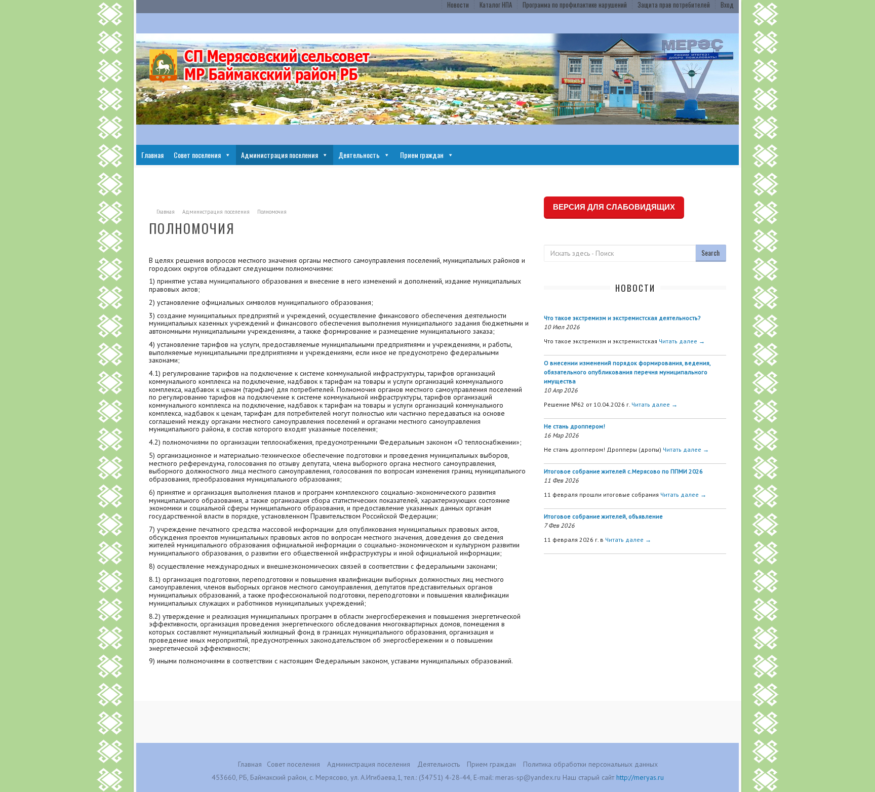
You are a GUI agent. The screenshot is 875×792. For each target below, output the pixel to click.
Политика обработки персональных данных (590, 764)
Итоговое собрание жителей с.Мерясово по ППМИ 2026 (623, 471)
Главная (152, 154)
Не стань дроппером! (574, 426)
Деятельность (359, 154)
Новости (458, 4)
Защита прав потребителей (674, 4)
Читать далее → (682, 341)
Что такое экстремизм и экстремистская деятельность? (622, 318)
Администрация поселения (279, 154)
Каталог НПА (496, 4)
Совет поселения (197, 154)
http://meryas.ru (640, 777)
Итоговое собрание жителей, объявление (603, 516)
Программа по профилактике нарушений (575, 4)
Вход (727, 4)
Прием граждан (422, 154)
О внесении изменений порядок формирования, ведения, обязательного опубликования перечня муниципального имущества (627, 372)
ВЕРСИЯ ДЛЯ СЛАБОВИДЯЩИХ (614, 207)
